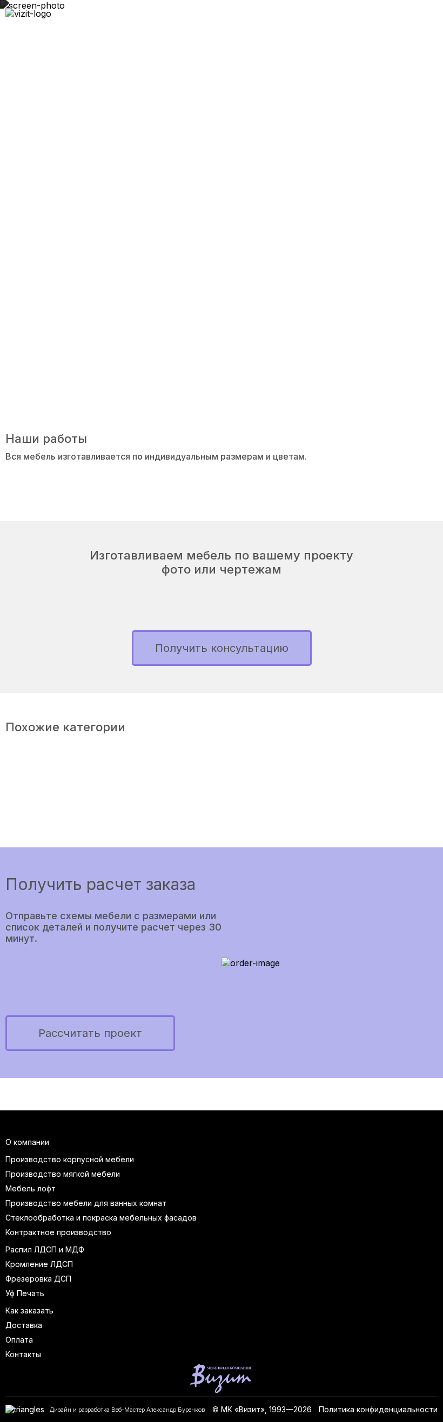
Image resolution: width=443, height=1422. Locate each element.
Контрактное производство (58, 1232)
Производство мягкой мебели (62, 1173)
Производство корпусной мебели (69, 1159)
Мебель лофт (30, 1188)
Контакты (23, 1354)
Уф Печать (24, 1293)
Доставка (23, 1325)
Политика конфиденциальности (378, 1409)
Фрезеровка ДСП (38, 1278)
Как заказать (29, 1310)
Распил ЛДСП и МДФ (44, 1249)
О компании (27, 1142)
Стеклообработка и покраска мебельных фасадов (101, 1217)
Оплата (19, 1339)
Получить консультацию (221, 648)
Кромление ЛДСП (39, 1264)
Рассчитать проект (90, 1033)
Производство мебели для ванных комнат (85, 1203)
